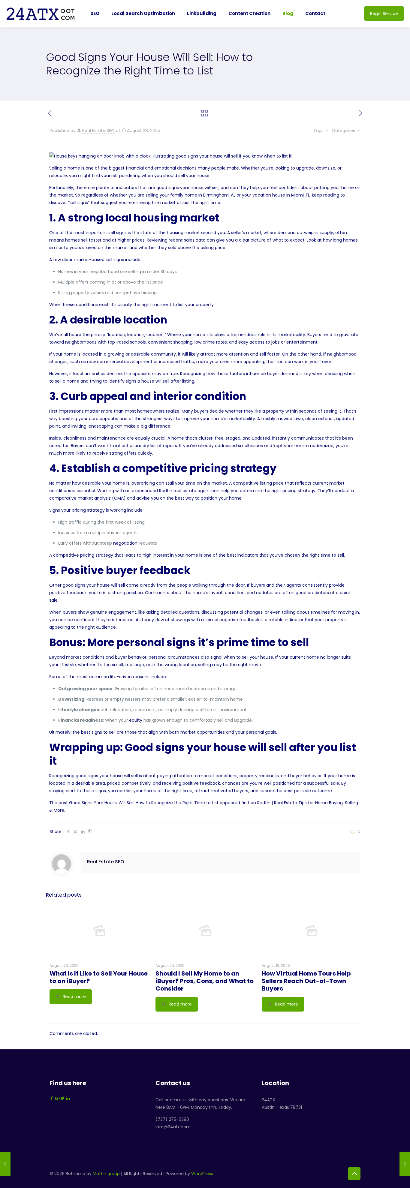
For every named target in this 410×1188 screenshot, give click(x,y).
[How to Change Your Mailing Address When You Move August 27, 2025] (5, 1164)
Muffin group (106, 1174)
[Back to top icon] (354, 1173)
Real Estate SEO (98, 131)
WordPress (202, 1174)
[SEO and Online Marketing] (40, 13)
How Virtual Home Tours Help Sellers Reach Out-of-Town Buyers (306, 981)
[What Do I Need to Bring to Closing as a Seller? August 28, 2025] (404, 1164)
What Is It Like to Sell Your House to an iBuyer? (99, 977)
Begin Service (384, 14)
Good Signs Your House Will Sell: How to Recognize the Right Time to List (144, 803)
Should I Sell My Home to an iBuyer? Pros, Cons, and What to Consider (204, 981)
